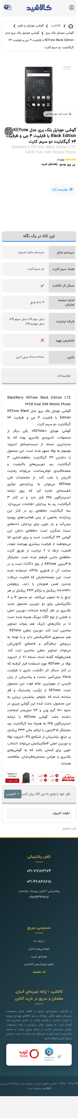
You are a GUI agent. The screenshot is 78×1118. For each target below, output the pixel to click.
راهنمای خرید (39, 957)
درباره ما (39, 941)
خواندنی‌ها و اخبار (39, 949)
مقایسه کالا (60, 189)
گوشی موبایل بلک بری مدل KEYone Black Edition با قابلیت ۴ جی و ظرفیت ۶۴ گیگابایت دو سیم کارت (39, 40)
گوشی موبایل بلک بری (60, 33)
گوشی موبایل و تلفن (30, 26)
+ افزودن (12, 794)
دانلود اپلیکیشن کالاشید (39, 964)
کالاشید (71, 26)
